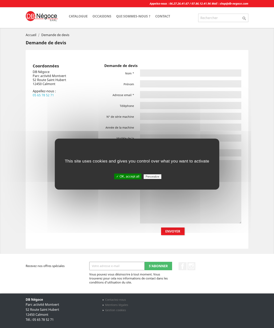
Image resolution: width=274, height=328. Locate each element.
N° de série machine (120, 117)
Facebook (183, 266)
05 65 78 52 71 (43, 95)
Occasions (101, 16)
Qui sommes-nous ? (133, 16)
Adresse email (123, 95)
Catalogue (78, 16)
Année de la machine (120, 127)
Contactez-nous (115, 300)
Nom (129, 73)
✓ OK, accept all (127, 176)
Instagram (191, 266)
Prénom (129, 84)
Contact (162, 16)
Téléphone (127, 106)
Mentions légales (116, 305)
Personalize (152, 176)
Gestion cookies (115, 310)
